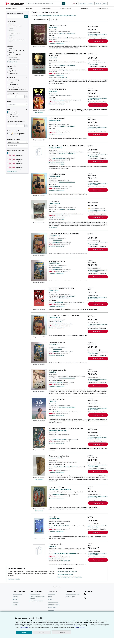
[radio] (7, 71)
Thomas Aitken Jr (54, 236)
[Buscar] (63, 3)
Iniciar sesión (83, 3)
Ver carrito (15, 604)
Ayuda (104, 3)
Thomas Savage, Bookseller (61, 38)
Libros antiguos (46, 8)
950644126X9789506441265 (67, 407)
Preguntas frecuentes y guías (72, 594)
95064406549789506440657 (67, 209)
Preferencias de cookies (70, 625)
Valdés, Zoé (52, 401)
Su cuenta (90, 3)
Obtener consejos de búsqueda (67, 571)
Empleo (50, 599)
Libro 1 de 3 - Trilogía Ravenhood (60, 297)
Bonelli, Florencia (54, 203)
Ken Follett (52, 372)
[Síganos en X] (85, 598)
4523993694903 (57, 240)
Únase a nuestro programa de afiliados (37, 597)
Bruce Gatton (62, 430)
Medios (50, 596)
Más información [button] (11, 171)
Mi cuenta (15, 599)
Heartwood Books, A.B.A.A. (61, 70)
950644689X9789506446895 (67, 296)
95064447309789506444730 (67, 153)
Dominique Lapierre (55, 120)
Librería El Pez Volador (59, 439)
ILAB (66, 77)
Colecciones (29, 8)
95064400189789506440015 (67, 126)
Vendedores (84, 8)
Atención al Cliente (70, 596)
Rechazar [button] (42, 632)
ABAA (62, 77)
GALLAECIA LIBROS (58, 494)
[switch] (8, 133)
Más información (11, 61)
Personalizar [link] (61, 632)
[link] (56, 19)
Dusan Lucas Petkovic (55, 458)
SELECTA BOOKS (58, 382)
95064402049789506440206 (67, 65)
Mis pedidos (15, 602)
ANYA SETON (53, 91)
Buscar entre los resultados (15, 13)
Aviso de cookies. (24, 627)
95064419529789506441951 (67, 378)
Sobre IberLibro (51, 594)
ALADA (66, 560)
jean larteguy (53, 27)
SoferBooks (56, 131)
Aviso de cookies (52, 607)
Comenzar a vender (103, 8)
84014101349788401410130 (67, 33)
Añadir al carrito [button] (98, 41)
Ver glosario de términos (65, 574)
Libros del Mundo (58, 302)
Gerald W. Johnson (54, 263)
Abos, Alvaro (53, 58)
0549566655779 (57, 267)
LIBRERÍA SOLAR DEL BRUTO (61, 525)
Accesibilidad (51, 610)
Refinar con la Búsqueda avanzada (65, 15)
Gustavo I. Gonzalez (59, 100)
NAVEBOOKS (56, 186)
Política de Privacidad (53, 602)
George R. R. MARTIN (55, 148)
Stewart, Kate (53, 290)
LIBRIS (62, 164)
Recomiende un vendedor (36, 600)
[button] (26, 16)
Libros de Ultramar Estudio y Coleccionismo (65, 466)
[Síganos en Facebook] (85, 594)
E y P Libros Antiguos (59, 158)
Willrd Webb (53, 430)
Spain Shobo (56, 411)
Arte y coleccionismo (65, 8)
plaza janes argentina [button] (45, 15)
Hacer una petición (14, 579)
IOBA (62, 219)
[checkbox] (7, 23)
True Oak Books (57, 214)
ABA (62, 560)
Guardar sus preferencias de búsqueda (70, 577)
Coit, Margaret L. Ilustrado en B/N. (60, 489)
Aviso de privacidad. (80, 627)
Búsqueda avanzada (11, 8)
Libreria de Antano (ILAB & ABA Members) (65, 553)
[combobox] (44, 3)
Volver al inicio (57, 586)
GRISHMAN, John (54, 518)
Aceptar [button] (24, 632)
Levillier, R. (52, 546)
